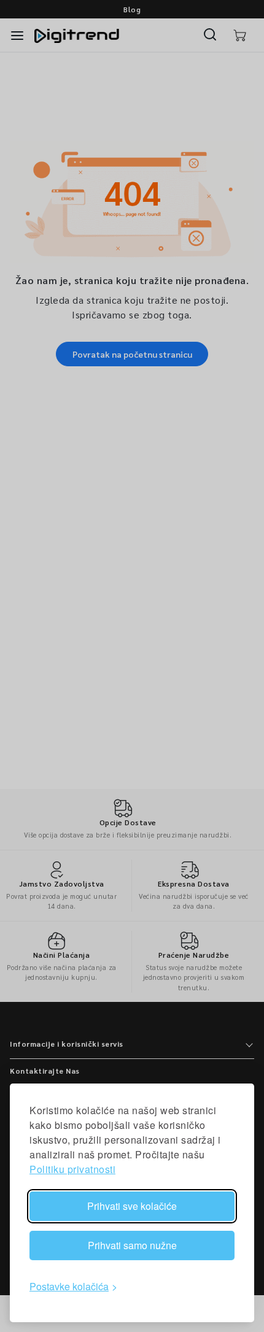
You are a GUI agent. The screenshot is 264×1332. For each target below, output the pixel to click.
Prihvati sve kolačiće (132, 1206)
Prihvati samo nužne (132, 1245)
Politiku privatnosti (72, 1169)
